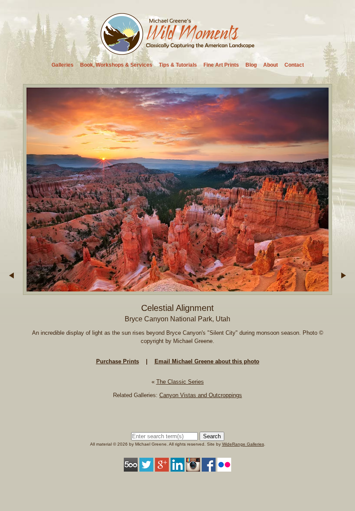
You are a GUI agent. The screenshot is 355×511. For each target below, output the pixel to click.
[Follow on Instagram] (193, 467)
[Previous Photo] (11, 291)
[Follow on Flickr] (224, 467)
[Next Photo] (177, 291)
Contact (294, 65)
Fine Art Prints (221, 65)
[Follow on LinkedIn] (177, 467)
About (270, 65)
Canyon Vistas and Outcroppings (200, 395)
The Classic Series (180, 381)
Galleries (63, 65)
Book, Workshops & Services (116, 65)
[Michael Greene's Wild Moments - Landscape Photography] (178, 52)
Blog (251, 65)
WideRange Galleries (243, 444)
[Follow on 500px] (131, 467)
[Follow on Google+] (162, 467)
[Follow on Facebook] (209, 467)
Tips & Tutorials (178, 65)
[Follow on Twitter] (146, 467)
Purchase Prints (117, 361)
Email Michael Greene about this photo (207, 361)
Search (212, 436)
